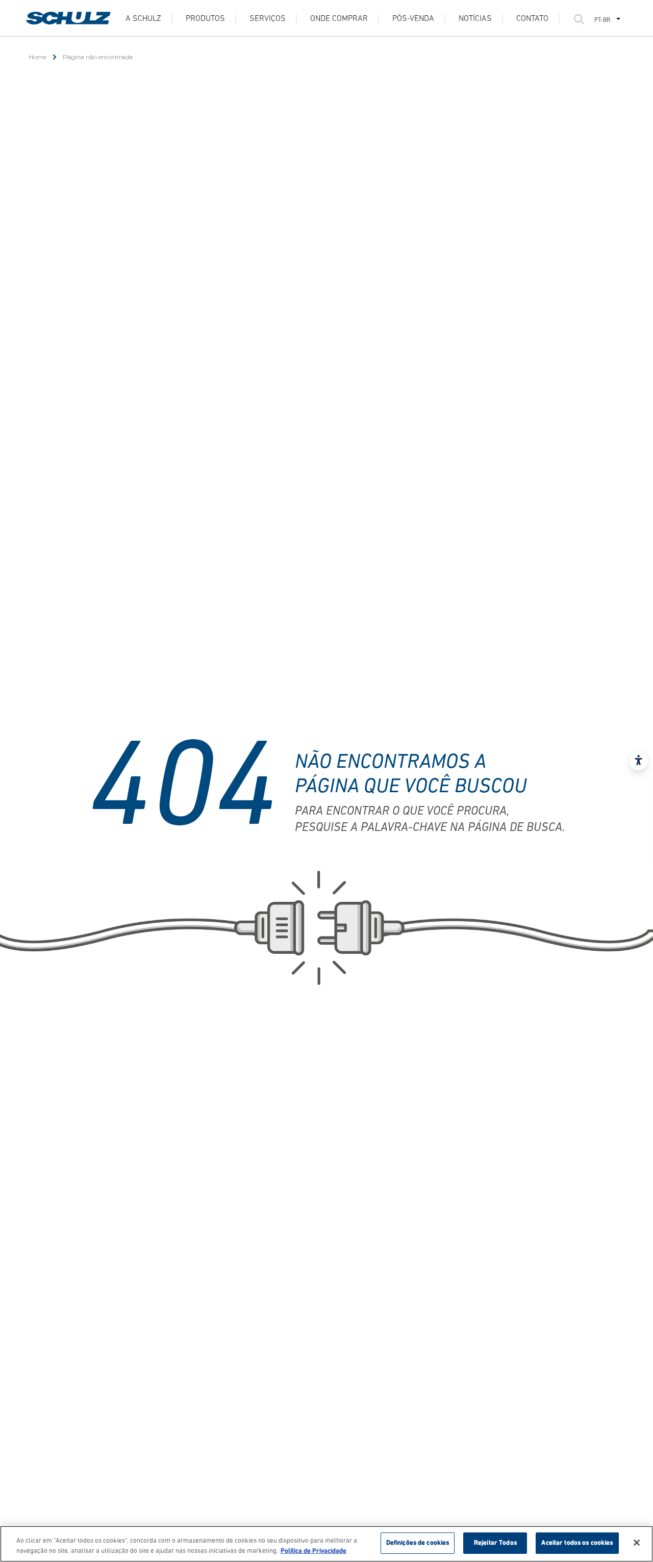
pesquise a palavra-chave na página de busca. (430, 828)
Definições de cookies (417, 1543)
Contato (532, 19)
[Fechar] (636, 1542)
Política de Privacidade (313, 1551)
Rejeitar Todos (495, 1543)
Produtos (205, 19)
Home (37, 57)
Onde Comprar (339, 19)
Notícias (475, 19)
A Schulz (143, 19)
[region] (326, 1544)
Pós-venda (413, 19)
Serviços (267, 19)
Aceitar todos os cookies (577, 1543)
